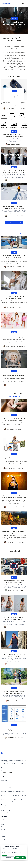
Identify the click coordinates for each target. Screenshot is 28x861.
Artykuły (3, 776)
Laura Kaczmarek (5, 807)
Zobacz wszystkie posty (14, 233)
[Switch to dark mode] (23, 3)
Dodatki (3, 836)
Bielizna (3, 824)
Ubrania (14, 252)
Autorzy (3, 805)
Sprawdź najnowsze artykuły (14, 222)
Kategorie (4, 816)
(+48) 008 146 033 (7, 770)
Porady (14, 131)
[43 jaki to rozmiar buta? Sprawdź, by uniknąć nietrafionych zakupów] (14, 89)
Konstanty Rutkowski (5, 810)
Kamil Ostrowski (4, 812)
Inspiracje (14, 415)
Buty (14, 90)
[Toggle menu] (25, 3)
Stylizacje (3, 839)
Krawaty (14, 18)
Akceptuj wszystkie (20, 857)
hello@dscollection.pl (7, 772)
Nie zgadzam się (8, 857)
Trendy (2, 819)
